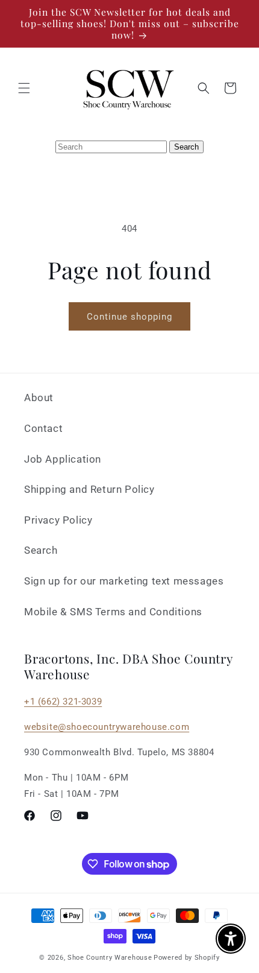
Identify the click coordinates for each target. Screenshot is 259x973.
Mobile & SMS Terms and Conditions (113, 612)
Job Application (62, 459)
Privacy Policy (58, 520)
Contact (43, 428)
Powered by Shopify (187, 958)
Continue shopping (129, 316)
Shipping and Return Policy (89, 489)
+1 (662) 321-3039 (63, 701)
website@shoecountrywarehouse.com (106, 726)
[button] (24, 88)
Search (41, 550)
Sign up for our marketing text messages (123, 581)
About (39, 397)
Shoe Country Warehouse (109, 958)
